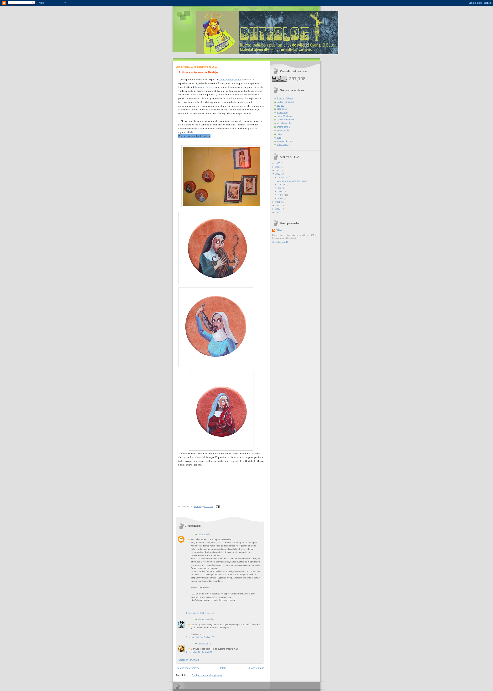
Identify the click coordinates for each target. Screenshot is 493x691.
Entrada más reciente (188, 668)
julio (280, 188)
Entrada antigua (255, 668)
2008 (278, 212)
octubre (282, 184)
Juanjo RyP (282, 112)
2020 (278, 163)
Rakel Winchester (285, 116)
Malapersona (204, 619)
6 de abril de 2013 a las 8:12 (199, 652)
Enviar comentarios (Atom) (207, 675)
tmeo (279, 137)
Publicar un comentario (188, 660)
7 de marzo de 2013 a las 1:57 (200, 637)
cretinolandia (282, 144)
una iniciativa (208, 87)
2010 (278, 205)
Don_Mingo (203, 643)
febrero (281, 195)
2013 (278, 170)
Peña (279, 134)
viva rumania (283, 130)
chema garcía (283, 127)
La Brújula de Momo (230, 79)
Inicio (223, 668)
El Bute (279, 230)
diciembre (283, 177)
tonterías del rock (285, 141)
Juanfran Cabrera (285, 98)
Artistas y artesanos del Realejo (292, 181)
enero (281, 198)
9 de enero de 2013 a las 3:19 (200, 613)
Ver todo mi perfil (280, 242)
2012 (278, 174)
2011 (278, 202)
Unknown (202, 534)
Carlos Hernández (285, 102)
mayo (281, 191)
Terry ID (280, 105)
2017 (278, 167)
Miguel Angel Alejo (285, 123)
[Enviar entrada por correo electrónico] (217, 506)
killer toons (282, 109)
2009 (278, 209)
